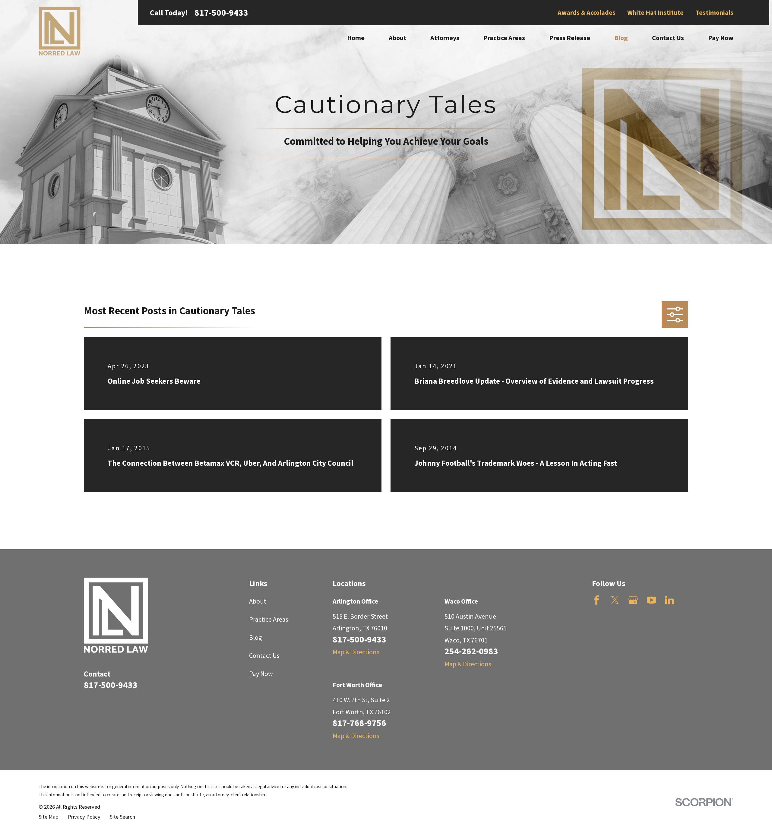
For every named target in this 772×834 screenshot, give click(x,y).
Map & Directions (356, 652)
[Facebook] (596, 600)
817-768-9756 (359, 722)
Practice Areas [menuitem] (504, 37)
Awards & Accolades (586, 12)
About (257, 601)
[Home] (60, 31)
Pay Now (261, 673)
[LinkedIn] (669, 600)
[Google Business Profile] (633, 600)
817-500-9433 (221, 12)
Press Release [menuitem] (569, 37)
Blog (255, 637)
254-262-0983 (471, 651)
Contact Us (264, 655)
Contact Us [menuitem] (668, 37)
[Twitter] (615, 600)
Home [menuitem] (356, 37)
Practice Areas (268, 619)
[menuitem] (49, 817)
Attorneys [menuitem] (444, 37)
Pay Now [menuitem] (720, 37)
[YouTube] (651, 600)
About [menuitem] (397, 37)
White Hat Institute (655, 12)
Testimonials (714, 12)
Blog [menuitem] (621, 37)
